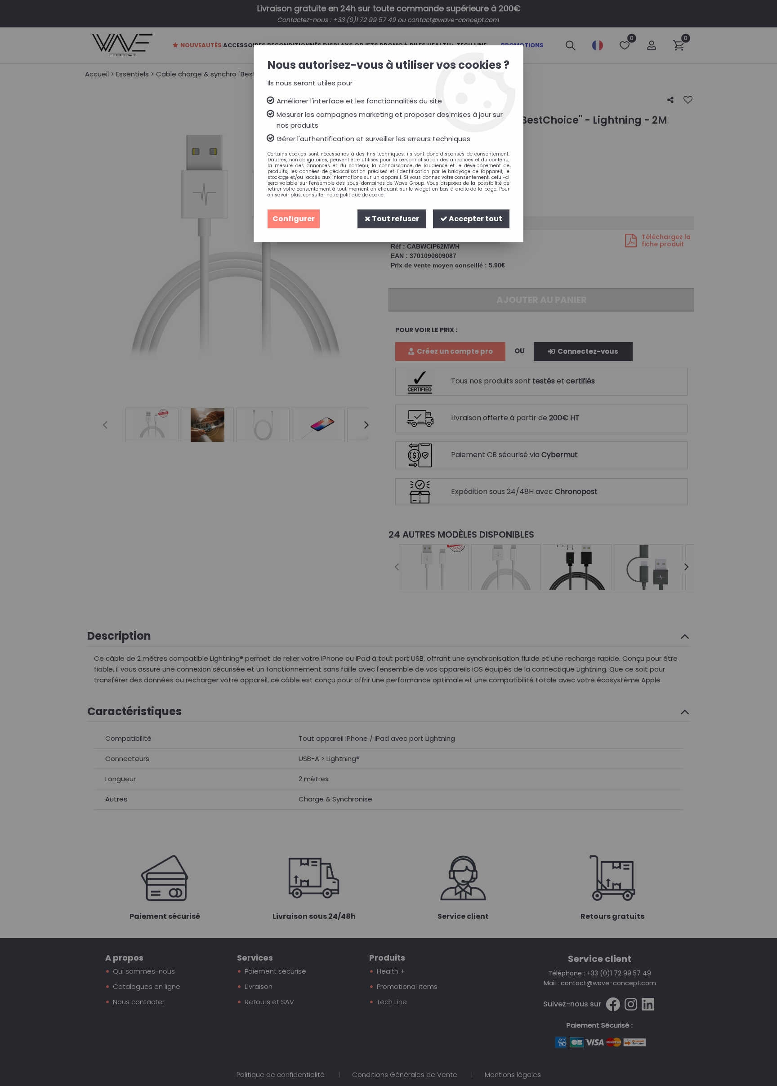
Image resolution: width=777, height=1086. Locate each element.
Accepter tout (474, 219)
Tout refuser (395, 219)
